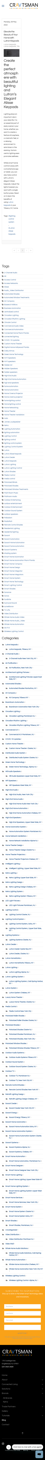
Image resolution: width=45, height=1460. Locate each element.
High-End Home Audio (14, 799)
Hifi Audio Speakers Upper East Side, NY (25, 776)
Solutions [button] (6, 1389)
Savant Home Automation (14, 542)
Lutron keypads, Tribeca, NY (15, 46)
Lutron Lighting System (14, 977)
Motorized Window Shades (15, 1043)
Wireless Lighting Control (14, 631)
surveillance (8, 606)
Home (4, 1375)
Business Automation (12, 308)
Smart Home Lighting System (16, 1186)
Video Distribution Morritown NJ (21, 1239)
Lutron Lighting (10, 464)
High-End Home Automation (15, 379)
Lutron (6, 450)
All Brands (7, 1398)
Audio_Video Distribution (14, 290)
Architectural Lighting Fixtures (17, 672)
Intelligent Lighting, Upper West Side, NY (25, 868)
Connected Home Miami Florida (16, 333)
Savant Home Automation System (18, 1131)
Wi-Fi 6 (7, 628)
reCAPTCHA (22, 1333)
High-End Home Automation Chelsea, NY (25, 813)
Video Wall (9, 1244)
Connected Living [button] (10, 1384)
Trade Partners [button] (8, 1407)
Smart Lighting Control (13, 585)
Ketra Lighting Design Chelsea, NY (22, 887)
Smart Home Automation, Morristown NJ (25, 1161)
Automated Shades (12, 294)
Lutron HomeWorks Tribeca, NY (21, 963)
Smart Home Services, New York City (23, 1202)
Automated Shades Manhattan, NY (23, 688)
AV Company (9, 301)
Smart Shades (9, 589)
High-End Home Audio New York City (23, 804)
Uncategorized (11, 1230)
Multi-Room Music (11, 493)
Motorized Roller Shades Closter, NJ (23, 1020)
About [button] (4, 1380)
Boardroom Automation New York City (24, 707)
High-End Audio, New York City (21, 794)
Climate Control (10, 322)
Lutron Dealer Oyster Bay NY (20, 949)
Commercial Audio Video (14, 326)
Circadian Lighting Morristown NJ (22, 716)
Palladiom (8, 518)
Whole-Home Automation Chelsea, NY (24, 1264)
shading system (10, 553)
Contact (5, 1425)
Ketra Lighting (10, 873)
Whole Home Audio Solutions (16, 1248)
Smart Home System (12, 578)
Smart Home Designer (14, 1166)
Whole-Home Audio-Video (14, 617)
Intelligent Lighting (12, 864)
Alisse (6, 287)
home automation (11, 386)
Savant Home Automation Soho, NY (23, 1126)
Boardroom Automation (14, 702)
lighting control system (12, 219)
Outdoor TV (9, 1071)
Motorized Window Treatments (16, 489)
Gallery (5, 1411)
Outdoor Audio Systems (14, 1053)
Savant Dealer (11, 1103)
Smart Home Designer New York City (23, 1170)
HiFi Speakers (10, 781)
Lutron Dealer (9, 457)
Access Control (10, 280)
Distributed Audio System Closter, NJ (23, 757)
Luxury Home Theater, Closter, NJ (22, 1002)
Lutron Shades (10, 471)
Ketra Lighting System (14, 891)
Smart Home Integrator (13, 571)
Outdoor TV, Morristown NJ (19, 1076)
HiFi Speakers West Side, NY (20, 785)
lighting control (10, 439)
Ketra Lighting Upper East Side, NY (22, 878)
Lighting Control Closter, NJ (19, 914)
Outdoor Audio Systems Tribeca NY (23, 1057)
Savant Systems (10, 550)
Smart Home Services (13, 1197)
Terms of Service (24, 1338)
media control (9, 479)
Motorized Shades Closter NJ (20, 1030)
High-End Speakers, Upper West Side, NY (25, 822)
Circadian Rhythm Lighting (14, 319)
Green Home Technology (13, 354)
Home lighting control (12, 404)
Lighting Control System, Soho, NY (22, 924)
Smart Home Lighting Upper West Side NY (25, 1179)
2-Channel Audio (10, 273)
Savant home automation (14, 546)
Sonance (7, 592)
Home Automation (11, 390)
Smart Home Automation (14, 557)
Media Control (9, 475)
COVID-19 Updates (11, 340)
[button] (3, 6)
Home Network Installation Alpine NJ (23, 841)
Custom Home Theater (13, 344)
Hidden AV (8, 365)
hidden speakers (10, 372)
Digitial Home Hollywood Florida (16, 347)
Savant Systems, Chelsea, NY (20, 1152)
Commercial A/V (12, 730)
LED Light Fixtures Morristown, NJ (22, 905)
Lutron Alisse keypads (12, 231)
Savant (7, 535)
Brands (5, 1393)
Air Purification (11, 663)
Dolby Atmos (9, 351)
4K (5, 276)
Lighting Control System (13, 447)
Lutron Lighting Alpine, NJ (19, 972)
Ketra (6, 425)
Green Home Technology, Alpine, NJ (23, 767)
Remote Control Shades (13, 525)
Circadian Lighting (11, 315)
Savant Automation (11, 539)
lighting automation (11, 432)
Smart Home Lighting (13, 1175)
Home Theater (9, 411)
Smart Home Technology (13, 582)
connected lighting (11, 337)
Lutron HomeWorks (13, 958)
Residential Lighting (12, 528)
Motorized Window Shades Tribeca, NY (24, 1048)
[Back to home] (23, 6)
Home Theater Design (14, 845)
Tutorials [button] (6, 1416)
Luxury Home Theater (13, 997)
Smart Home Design (12, 567)
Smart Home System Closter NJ (21, 1211)
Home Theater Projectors (15, 854)
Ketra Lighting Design (13, 882)
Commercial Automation (13, 329)
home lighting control (12, 400)
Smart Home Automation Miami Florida (19, 560)
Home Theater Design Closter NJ (22, 850)
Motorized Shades (11, 486)
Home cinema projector (13, 397)
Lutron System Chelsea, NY (19, 993)
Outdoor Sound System (13, 511)
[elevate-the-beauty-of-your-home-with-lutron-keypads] (11, 53)
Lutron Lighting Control (13, 468)
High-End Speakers (13, 817)
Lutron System (11, 988)
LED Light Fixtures (12, 901)
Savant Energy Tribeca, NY (19, 1117)
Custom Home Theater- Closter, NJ (22, 748)
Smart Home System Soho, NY (21, 1216)
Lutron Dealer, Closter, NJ (19, 954)
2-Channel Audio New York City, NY (22, 658)
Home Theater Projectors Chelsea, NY (23, 859)
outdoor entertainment (13, 503)
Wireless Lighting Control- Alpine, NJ (23, 1280)
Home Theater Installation (14, 415)
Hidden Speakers (11, 368)
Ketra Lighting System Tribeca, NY (22, 896)
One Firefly (16, 1450)
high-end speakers (11, 383)
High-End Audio (10, 376)
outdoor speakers (11, 514)
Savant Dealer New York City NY (21, 1108)
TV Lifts (7, 610)
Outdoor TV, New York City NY (20, 1080)
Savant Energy (11, 1113)
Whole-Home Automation (14, 624)
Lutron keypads (10, 44)
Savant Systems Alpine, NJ (19, 1147)
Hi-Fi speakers (9, 361)
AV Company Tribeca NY (18, 697)
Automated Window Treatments (16, 297)
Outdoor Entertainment (13, 507)
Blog (4, 1420)
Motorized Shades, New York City (22, 1039)
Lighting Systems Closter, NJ (20, 940)
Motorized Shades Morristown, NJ (22, 1034)
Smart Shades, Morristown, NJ (21, 1225)
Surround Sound (10, 603)
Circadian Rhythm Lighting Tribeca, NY (24, 725)
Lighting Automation (12, 429)
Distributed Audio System (15, 753)
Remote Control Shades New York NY (23, 1090)
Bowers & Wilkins (10, 305)
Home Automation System (15, 827)
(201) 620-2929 (7, 1367)
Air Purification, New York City (20, 668)
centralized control (11, 312)
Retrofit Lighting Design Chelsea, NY (23, 1099)
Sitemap (25, 1450)
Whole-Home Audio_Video (14, 621)
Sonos (6, 596)
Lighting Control (10, 436)
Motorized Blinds (10, 482)
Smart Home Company (13, 564)
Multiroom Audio (10, 496)
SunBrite (7, 599)
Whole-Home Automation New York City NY (26, 1269)
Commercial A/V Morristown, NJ (21, 734)
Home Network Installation (16, 836)
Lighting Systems (12, 935)
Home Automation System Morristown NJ (25, 831)
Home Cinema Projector (13, 393)
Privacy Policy (35, 1450)
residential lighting (11, 532)
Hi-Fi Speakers (10, 358)
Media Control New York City (20, 1011)
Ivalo (6, 418)
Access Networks (11, 283)
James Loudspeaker (12, 422)
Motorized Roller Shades (14, 1016)
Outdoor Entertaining (12, 500)
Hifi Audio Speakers (13, 771)
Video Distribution (11, 614)
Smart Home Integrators (13, 574)
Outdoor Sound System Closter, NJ (22, 1066)
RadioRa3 (8, 521)
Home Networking (11, 408)
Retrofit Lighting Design (14, 1094)
